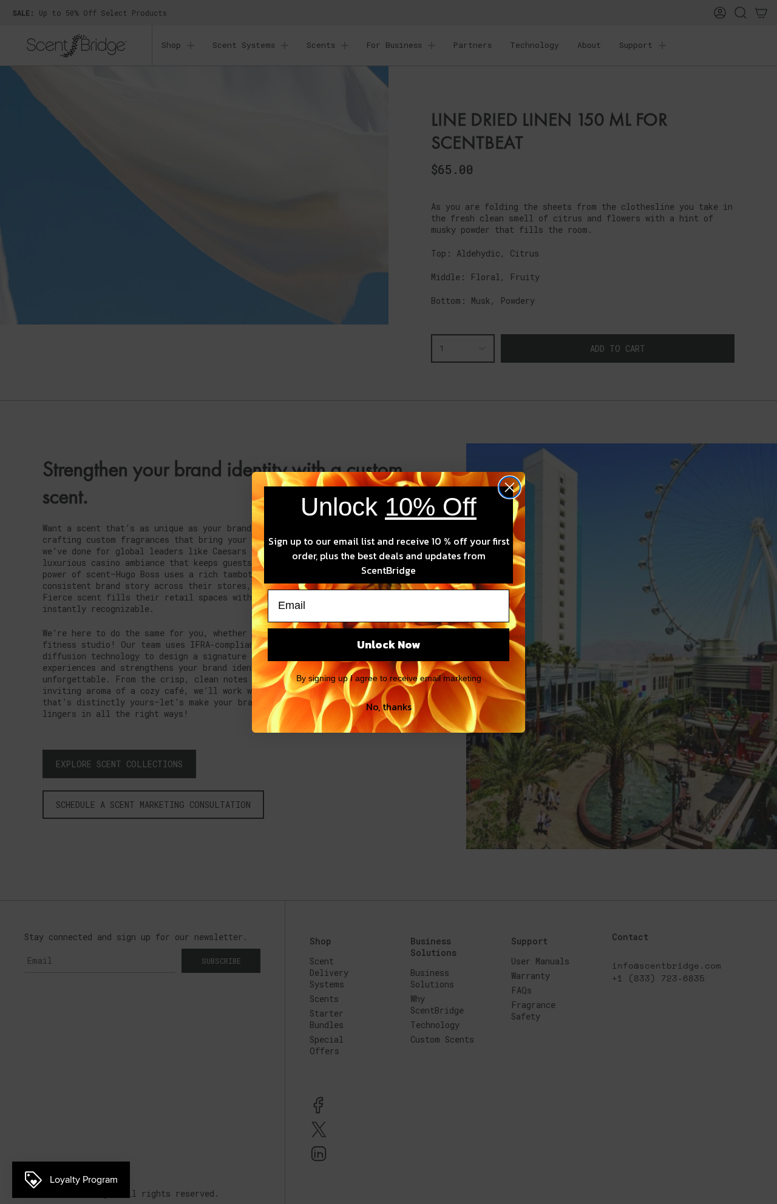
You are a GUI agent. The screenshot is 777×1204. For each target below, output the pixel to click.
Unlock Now (388, 644)
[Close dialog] (509, 487)
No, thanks (389, 706)
